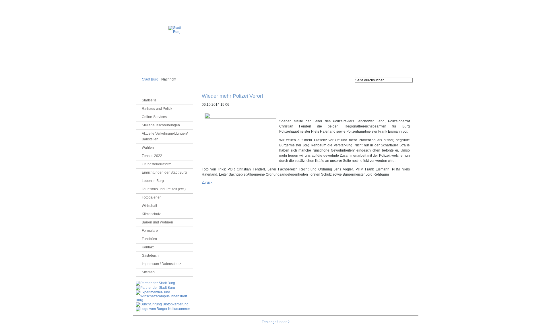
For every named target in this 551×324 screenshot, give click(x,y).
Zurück (207, 182)
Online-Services (154, 117)
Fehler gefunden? (276, 322)
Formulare (150, 231)
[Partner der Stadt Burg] (155, 288)
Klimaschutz (151, 214)
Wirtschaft (149, 206)
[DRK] (163, 309)
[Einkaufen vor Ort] (155, 283)
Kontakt (148, 247)
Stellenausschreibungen (161, 125)
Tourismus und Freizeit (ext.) (164, 189)
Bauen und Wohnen (157, 222)
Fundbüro (149, 239)
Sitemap (148, 272)
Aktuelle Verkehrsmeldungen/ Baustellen (165, 136)
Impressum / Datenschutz (401, 4)
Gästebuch (150, 256)
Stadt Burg (150, 79)
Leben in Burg (153, 181)
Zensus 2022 (152, 156)
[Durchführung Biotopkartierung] (162, 304)
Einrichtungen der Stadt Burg (164, 172)
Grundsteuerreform (156, 164)
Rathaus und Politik (157, 109)
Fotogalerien (152, 197)
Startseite (149, 100)
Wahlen (148, 148)
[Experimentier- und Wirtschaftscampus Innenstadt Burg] (164, 300)
